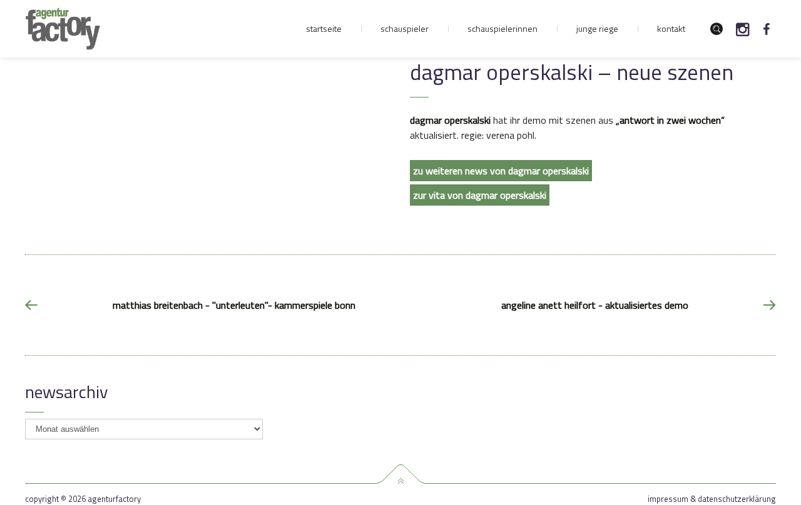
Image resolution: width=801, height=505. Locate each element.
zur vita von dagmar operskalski (479, 195)
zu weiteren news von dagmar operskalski (501, 170)
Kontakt (671, 28)
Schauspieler (404, 28)
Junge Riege (597, 28)
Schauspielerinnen (502, 28)
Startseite (324, 28)
